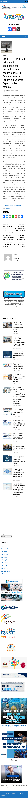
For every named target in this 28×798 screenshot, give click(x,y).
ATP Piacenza (4, 554)
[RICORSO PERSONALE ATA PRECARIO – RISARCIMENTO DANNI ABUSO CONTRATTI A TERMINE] (7, 421)
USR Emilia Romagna (7, 549)
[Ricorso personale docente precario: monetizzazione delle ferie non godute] (7, 434)
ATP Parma (4, 557)
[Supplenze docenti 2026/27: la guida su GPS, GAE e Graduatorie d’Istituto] (7, 445)
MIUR (2, 546)
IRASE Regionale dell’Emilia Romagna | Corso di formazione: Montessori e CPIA (18, 365)
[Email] (27, 1)
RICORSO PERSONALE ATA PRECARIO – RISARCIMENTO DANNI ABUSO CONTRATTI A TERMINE (19, 424)
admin (8, 90)
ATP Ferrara (4, 565)
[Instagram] (25, 1)
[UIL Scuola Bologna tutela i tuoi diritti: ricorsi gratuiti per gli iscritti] (7, 409)
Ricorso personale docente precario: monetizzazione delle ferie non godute (18, 436)
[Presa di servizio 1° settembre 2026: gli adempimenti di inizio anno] (7, 352)
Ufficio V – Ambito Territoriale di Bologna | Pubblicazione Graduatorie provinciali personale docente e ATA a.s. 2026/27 (19, 341)
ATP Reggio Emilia (6, 560)
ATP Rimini (4, 574)
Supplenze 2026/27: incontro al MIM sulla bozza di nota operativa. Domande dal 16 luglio (19, 459)
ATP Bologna (4, 551)
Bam (4, 795)
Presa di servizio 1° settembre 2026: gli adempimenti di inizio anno (18, 354)
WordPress (23, 794)
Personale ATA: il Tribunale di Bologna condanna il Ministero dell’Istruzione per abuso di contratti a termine (18, 473)
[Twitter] (23, 1)
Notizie (4, 55)
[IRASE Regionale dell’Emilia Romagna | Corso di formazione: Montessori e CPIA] (7, 363)
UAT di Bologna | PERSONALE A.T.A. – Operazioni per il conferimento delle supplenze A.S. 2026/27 (18, 327)
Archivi (2, 534)
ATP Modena (4, 563)
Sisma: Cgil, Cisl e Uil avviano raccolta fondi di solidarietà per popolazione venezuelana (19, 378)
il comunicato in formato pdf (13, 205)
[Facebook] (21, 1)
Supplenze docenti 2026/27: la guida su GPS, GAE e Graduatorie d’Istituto (19, 447)
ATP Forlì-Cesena (5, 571)
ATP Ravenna (4, 568)
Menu (4, 36)
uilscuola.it (8, 208)
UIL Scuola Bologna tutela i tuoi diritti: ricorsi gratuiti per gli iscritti (18, 411)
